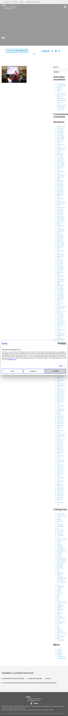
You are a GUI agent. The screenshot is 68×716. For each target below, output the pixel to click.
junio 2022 (60, 236)
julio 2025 (60, 155)
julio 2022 (60, 234)
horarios (59, 575)
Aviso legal (54, 706)
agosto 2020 (61, 285)
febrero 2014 (61, 449)
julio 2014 (60, 441)
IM (57, 584)
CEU (58, 528)
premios (59, 629)
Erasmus (59, 555)
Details (61, 366)
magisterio (60, 606)
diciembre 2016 (60, 377)
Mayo (58, 615)
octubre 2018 (61, 333)
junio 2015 (60, 416)
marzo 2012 (60, 494)
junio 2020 (60, 288)
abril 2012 (60, 492)
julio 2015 (60, 414)
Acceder (59, 649)
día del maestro (61, 550)
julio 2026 (60, 128)
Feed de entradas (59, 652)
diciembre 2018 (60, 327)
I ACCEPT (55, 371)
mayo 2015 (60, 418)
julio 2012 (60, 486)
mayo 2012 (60, 490)
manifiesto (60, 609)
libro (58, 598)
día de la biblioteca (60, 545)
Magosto (59, 607)
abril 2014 (60, 445)
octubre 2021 (61, 254)
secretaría (60, 631)
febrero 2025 (61, 164)
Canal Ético (22, 708)
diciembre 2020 (60, 273)
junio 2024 (60, 184)
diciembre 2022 (60, 223)
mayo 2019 (60, 317)
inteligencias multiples (60, 587)
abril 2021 (60, 265)
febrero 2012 (61, 495)
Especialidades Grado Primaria (61, 560)
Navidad (59, 624)
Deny (12, 371)
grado (58, 571)
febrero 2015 (61, 423)
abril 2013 (60, 467)
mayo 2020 (60, 290)
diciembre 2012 (60, 475)
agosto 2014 (61, 440)
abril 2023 (60, 215)
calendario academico (60, 525)
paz (58, 625)
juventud (59, 593)
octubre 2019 (61, 306)
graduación (60, 573)
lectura (59, 595)
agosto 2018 (61, 339)
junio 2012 (60, 488)
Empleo (59, 553)
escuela (59, 557)
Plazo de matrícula (59, 88)
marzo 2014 (60, 447)
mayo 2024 (60, 186)
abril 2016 (60, 395)
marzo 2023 (60, 216)
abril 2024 (60, 188)
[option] (34, 25)
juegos (59, 589)
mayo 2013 (60, 465)
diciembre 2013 (60, 453)
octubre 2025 (61, 148)
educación (60, 552)
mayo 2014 (60, 443)
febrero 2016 (61, 398)
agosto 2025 (61, 153)
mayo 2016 (60, 393)
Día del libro (60, 548)
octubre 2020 (61, 279)
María (58, 611)
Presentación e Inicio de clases (61, 85)
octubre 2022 (61, 229)
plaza (58, 627)
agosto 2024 (61, 180)
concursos (60, 534)
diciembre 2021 (60, 248)
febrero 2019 (61, 323)
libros (58, 600)
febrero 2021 (61, 269)
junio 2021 (60, 261)
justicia (59, 591)
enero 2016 (60, 400)
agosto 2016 (61, 389)
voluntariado (60, 640)
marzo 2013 (60, 468)
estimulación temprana (61, 563)
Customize (33, 371)
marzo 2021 (60, 267)
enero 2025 (60, 166)
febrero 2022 (61, 243)
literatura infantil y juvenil (61, 603)
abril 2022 (60, 240)
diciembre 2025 (60, 142)
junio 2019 (60, 315)
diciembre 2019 (60, 300)
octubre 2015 (61, 409)
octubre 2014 (61, 434)
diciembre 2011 (60, 500)
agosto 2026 (61, 126)
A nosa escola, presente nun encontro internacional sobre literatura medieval (61, 97)
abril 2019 (60, 319)
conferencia (60, 535)
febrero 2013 (61, 470)
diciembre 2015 (60, 403)
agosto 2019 (61, 312)
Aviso (58, 91)
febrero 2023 (61, 218)
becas (59, 519)
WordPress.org (61, 658)
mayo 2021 (60, 263)
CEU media (60, 530)
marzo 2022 (60, 242)
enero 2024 (60, 193)
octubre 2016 (61, 384)
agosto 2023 (61, 207)
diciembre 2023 (60, 196)
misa (58, 620)
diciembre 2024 (60, 169)
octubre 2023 (61, 202)
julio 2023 (60, 209)
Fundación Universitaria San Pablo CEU (19, 706)
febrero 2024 (61, 191)
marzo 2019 (60, 321)
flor (58, 570)
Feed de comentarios (61, 655)
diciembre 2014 (60, 428)
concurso (60, 532)
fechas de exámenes (60, 567)
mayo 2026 (60, 132)
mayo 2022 (60, 238)
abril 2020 (60, 292)
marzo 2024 (60, 189)
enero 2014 (60, 450)
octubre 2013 (61, 459)
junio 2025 (60, 157)
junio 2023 (60, 211)
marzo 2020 (60, 294)
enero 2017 (60, 375)
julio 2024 (60, 182)
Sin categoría (61, 636)
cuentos (59, 541)
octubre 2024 (61, 175)
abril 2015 (60, 420)
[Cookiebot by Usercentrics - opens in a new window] (59, 343)
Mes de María (61, 618)
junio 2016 (60, 391)
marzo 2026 (60, 135)
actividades (60, 514)
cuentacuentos (61, 539)
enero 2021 (60, 270)
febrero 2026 (61, 137)
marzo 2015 (60, 422)
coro (58, 537)
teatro (58, 638)
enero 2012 (60, 497)
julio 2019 (60, 314)
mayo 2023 (60, 213)
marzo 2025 (60, 162)
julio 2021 (60, 260)
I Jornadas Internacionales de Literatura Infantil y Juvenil (61, 579)
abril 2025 (60, 161)
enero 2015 (60, 425)
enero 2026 (60, 139)
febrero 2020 (61, 296)
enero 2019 (60, 324)
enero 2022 (60, 245)
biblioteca (60, 521)
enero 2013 (60, 472)
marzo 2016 (60, 396)
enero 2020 (60, 297)
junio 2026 (60, 130)
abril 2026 (60, 134)
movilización (60, 622)
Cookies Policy (11, 359)
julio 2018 (60, 341)
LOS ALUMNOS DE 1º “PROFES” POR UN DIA (61, 106)
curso (58, 543)
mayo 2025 (60, 159)
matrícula (59, 613)
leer (58, 597)
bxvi (58, 523)
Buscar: (56, 67)
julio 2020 (60, 287)
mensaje (59, 616)
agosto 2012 (61, 485)
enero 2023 (60, 220)
